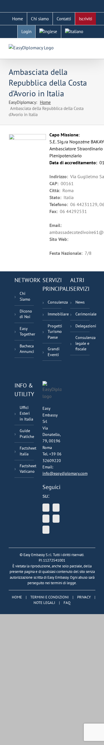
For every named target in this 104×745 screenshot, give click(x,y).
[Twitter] (45, 508)
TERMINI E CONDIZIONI (49, 597)
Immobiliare (55, 314)
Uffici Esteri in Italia (26, 413)
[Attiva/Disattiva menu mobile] (93, 47)
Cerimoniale (82, 314)
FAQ (67, 602)
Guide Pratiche (27, 433)
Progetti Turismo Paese (55, 331)
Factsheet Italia (27, 451)
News (80, 302)
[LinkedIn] (45, 519)
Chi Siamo (25, 296)
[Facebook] (56, 519)
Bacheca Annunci (27, 348)
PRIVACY (84, 597)
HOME (17, 597)
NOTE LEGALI (44, 602)
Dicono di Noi (26, 314)
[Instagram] (45, 530)
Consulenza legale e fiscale (82, 343)
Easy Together (27, 331)
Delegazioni (82, 326)
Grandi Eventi (54, 351)
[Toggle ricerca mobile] (82, 47)
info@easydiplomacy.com (65, 473)
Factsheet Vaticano (27, 468)
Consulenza (55, 302)
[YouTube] (56, 508)
